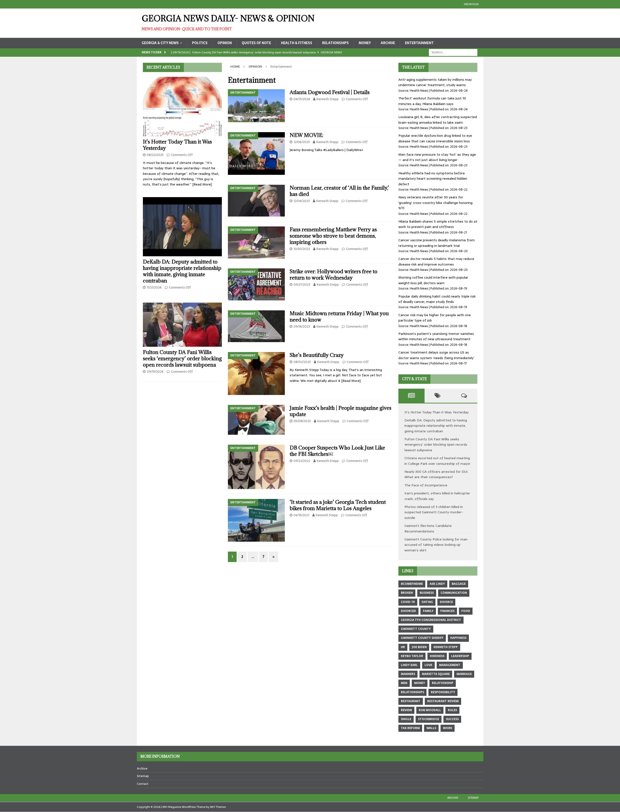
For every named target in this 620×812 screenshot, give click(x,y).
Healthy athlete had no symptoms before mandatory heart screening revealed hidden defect (432, 178)
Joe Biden (419, 647)
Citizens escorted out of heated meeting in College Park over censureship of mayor (437, 460)
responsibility (443, 692)
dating (427, 602)
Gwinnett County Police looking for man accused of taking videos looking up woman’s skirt (435, 545)
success (452, 719)
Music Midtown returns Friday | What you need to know (339, 316)
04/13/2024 (302, 99)
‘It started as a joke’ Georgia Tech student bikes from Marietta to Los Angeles (338, 505)
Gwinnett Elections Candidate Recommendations (428, 528)
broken (407, 592)
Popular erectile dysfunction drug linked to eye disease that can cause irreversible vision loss (435, 138)
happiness (458, 637)
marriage (464, 674)
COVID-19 (408, 602)
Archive (388, 43)
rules (452, 710)
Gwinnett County (416, 629)
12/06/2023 (302, 142)
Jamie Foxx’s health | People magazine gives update (340, 411)
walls (431, 728)
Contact (142, 783)
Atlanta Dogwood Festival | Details (330, 92)
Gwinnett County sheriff (422, 637)
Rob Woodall (430, 710)
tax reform (410, 728)
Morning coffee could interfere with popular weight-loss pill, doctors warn (433, 280)
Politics (200, 43)
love (428, 665)
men (404, 683)
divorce (446, 602)
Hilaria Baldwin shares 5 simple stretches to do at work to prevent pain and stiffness (437, 224)
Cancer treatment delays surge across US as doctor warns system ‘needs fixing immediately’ (436, 355)
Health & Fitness (296, 43)
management (449, 665)
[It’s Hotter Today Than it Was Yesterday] (182, 106)
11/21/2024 (154, 287)
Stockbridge (428, 719)
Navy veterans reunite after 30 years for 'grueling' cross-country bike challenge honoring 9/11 (435, 202)
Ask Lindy (437, 583)
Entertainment (419, 43)
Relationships (335, 43)
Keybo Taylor (412, 656)
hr (403, 647)
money (419, 683)
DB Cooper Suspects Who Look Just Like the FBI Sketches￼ (337, 450)
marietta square (436, 674)
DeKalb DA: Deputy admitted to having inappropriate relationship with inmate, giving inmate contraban (182, 271)
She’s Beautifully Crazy (317, 355)
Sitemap (143, 776)
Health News (419, 90)
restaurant (410, 701)
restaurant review (443, 701)
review (406, 710)
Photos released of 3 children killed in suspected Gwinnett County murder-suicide (433, 512)
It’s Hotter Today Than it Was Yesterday (177, 144)
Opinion (224, 43)
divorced (408, 611)
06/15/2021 (301, 515)
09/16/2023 (302, 326)
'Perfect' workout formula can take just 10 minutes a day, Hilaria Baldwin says (432, 101)
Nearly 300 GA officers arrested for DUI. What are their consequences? (436, 474)
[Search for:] (453, 52)
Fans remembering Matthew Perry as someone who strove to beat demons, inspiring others (333, 235)
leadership (460, 656)
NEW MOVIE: (306, 135)
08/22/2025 (155, 154)
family (428, 611)
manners (408, 674)
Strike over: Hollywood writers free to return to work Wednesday (333, 274)
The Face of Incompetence (425, 485)
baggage (459, 583)
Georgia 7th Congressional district (431, 620)
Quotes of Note (256, 43)
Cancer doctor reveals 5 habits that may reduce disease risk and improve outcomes (436, 261)
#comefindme (412, 583)
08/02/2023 (302, 361)
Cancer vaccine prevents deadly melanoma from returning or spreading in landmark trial (436, 242)
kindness (437, 656)
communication (454, 592)
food (465, 611)
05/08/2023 (302, 421)
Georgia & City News (160, 43)
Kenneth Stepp (328, 99)
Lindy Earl (409, 665)
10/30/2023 (302, 248)
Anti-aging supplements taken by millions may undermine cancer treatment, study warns (435, 82)
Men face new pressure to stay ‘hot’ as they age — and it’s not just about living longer (437, 157)
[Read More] (351, 380)
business (427, 592)
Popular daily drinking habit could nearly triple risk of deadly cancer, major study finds (437, 299)
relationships (412, 692)
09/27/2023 (302, 284)
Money (365, 43)
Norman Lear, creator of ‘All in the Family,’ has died (339, 191)
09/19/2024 (155, 371)
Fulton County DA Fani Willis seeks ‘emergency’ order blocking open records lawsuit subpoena (182, 358)
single (406, 719)
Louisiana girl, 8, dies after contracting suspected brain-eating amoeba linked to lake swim (437, 119)
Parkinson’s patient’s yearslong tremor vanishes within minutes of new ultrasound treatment (436, 336)
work (447, 728)
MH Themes (218, 806)
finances (447, 611)
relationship (442, 683)
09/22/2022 (302, 460)
